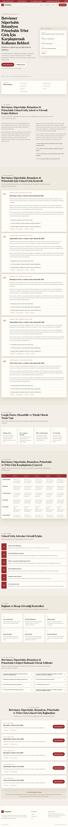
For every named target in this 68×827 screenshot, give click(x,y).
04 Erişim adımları (46, 86)
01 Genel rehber (23, 83)
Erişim (53, 4)
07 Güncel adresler (23, 91)
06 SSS (44, 88)
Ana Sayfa (3, 76)
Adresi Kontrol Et (58, 726)
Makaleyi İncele (21, 64)
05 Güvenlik (22, 88)
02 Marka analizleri (47, 83)
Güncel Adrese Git (8, 64)
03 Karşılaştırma (23, 86)
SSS (57, 4)
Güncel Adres (63, 4)
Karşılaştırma (47, 4)
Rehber (41, 4)
